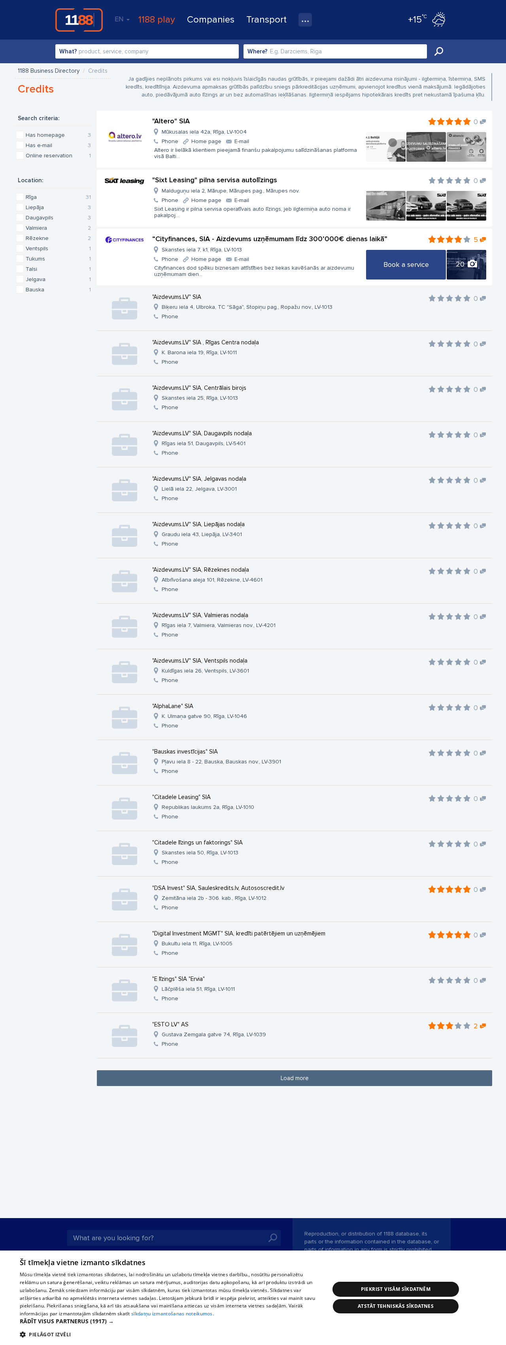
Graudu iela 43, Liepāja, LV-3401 (202, 534)
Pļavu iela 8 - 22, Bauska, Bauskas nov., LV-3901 (221, 761)
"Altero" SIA (171, 121)
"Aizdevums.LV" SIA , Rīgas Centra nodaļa (205, 342)
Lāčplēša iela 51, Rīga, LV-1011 (198, 989)
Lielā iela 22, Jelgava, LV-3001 (199, 488)
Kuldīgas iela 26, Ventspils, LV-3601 (205, 670)
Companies (210, 19)
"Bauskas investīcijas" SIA (185, 751)
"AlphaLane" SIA (172, 706)
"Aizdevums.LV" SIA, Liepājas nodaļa (198, 524)
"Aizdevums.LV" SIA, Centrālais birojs (199, 387)
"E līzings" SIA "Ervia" (178, 978)
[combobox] (147, 51)
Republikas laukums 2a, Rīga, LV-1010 (208, 807)
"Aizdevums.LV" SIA (176, 296)
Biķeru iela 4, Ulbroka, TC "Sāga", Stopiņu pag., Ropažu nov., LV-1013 (247, 307)
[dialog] (253, 1298)
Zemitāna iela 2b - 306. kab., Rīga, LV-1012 (214, 898)
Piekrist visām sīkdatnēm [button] (396, 1289)
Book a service (406, 264)
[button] (170, 1321)
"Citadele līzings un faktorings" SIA (197, 842)
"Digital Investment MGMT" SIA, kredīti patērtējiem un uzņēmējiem (238, 933)
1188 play (156, 19)
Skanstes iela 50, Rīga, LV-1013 (200, 852)
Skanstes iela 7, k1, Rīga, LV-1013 (202, 249)
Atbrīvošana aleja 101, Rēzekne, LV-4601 (212, 579)
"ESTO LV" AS (170, 1024)
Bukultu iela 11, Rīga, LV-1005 (197, 943)
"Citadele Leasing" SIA (181, 797)
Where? (257, 51)
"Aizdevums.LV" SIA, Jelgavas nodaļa (199, 478)
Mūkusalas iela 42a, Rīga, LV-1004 (204, 131)
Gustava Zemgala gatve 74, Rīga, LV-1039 (214, 1034)
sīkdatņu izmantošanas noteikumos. (172, 1313)
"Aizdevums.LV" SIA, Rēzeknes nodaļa (200, 569)
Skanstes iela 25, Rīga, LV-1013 (200, 398)
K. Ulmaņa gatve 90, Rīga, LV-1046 (204, 716)
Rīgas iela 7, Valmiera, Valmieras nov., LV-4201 (219, 625)
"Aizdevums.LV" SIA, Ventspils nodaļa (199, 660)
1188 (79, 20)
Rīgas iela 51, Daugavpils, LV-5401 (203, 443)
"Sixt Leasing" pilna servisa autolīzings (214, 180)
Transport (266, 19)
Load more (295, 1078)
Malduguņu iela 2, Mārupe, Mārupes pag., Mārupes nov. (231, 190)
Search (439, 51)
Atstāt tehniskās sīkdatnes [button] (396, 1306)
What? (68, 51)
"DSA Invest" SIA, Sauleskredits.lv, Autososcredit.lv (218, 888)
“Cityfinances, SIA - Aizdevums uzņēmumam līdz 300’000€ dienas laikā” (269, 238)
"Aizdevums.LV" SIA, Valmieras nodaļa (200, 615)
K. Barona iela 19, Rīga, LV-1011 (199, 352)
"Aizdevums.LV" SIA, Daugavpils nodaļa (202, 433)
